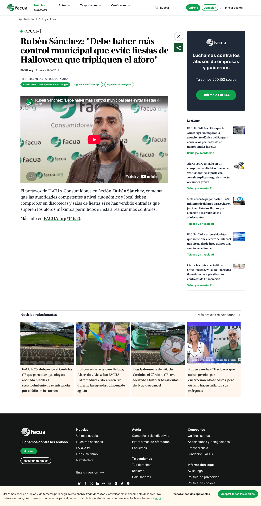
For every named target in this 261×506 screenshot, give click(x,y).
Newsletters (84, 460)
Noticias (39, 5)
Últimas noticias (87, 436)
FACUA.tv (83, 448)
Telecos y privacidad (200, 223)
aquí (158, 498)
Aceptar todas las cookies (238, 493)
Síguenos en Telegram (119, 84)
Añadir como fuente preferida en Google (45, 84)
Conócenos (118, 5)
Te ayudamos (88, 5)
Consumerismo (87, 454)
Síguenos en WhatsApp (87, 84)
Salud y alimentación (200, 153)
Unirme (193, 7)
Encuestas (139, 448)
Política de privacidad (203, 477)
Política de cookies (201, 483)
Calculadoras (141, 477)
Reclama (138, 471)
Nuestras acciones (89, 442)
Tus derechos (141, 465)
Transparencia (198, 448)
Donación (210, 7)
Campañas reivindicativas (150, 436)
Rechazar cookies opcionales (191, 493)
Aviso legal (195, 471)
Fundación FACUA (201, 454)
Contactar (40, 9)
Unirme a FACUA (216, 95)
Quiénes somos (199, 436)
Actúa (62, 5)
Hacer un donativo (36, 460)
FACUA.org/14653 (62, 218)
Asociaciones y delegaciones (209, 442)
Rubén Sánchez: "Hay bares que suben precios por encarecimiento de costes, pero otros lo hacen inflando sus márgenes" (211, 380)
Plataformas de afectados (150, 442)
